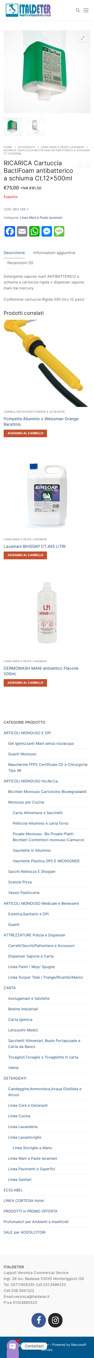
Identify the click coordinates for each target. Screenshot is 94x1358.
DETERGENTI (26, 147)
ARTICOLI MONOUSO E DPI (27, 733)
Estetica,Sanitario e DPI (28, 914)
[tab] (14, 253)
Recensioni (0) (20, 262)
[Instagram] (55, 1320)
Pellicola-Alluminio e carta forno (40, 823)
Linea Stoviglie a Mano (32, 1147)
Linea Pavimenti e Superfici (31, 1169)
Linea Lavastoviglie (24, 1137)
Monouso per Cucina (26, 802)
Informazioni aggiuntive (54, 252)
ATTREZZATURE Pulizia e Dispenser (34, 935)
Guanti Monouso (22, 754)
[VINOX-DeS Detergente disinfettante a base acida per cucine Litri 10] (88, 164)
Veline (13, 1067)
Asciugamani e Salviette (29, 998)
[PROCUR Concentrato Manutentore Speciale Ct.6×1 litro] (80, 164)
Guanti (13, 924)
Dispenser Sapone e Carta (31, 956)
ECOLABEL (13, 1190)
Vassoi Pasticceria (23, 892)
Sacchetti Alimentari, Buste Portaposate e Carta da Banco (44, 1043)
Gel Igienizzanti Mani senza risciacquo (41, 743)
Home (8, 147)
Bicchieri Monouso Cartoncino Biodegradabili (47, 791)
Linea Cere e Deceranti (28, 1105)
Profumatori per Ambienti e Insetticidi (36, 1221)
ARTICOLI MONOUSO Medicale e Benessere (41, 903)
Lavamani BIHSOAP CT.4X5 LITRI (35, 546)
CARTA (10, 988)
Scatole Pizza (20, 882)
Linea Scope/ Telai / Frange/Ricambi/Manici (45, 977)
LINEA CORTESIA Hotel (24, 1200)
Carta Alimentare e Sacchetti (38, 812)
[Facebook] (38, 1320)
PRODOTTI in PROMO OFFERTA (30, 1211)
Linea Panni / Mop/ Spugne (31, 966)
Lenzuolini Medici (23, 1030)
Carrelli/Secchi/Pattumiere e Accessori (34, 411)
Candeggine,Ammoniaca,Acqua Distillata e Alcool (44, 1091)
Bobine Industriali (23, 1009)
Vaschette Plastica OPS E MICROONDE (46, 861)
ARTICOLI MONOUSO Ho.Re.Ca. (31, 781)
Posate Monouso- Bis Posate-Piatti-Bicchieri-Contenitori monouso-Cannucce (48, 837)
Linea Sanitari (19, 1179)
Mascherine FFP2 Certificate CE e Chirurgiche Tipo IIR (48, 767)
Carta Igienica (20, 1019)
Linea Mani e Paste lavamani (62, 147)
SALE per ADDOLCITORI (24, 1232)
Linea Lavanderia (22, 1126)
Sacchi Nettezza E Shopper (32, 871)
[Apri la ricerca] (78, 10)
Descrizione (14, 252)
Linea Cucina (19, 1116)
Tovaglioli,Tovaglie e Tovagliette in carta (43, 1057)
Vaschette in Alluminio (32, 850)
